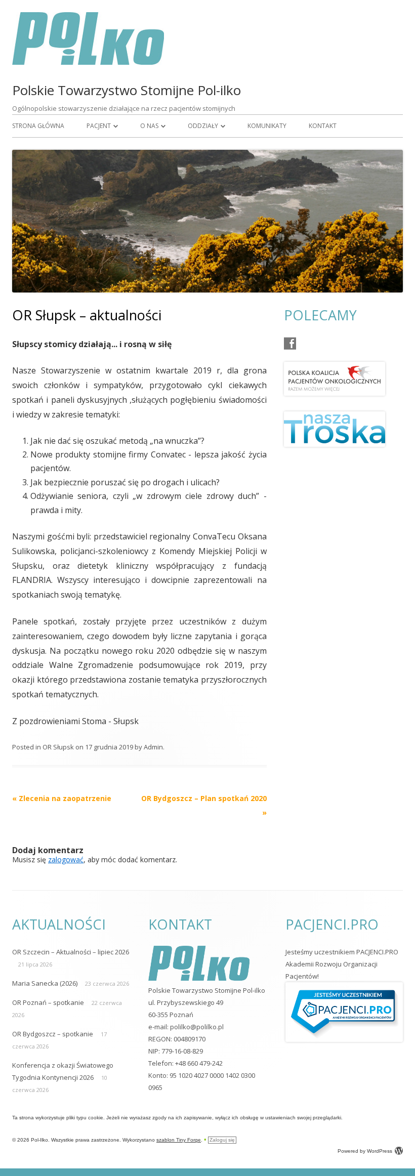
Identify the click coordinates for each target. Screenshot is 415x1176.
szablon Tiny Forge (178, 1140)
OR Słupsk (58, 746)
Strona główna (38, 125)
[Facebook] (290, 344)
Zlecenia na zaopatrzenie (61, 798)
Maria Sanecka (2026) (44, 983)
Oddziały (203, 125)
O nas (149, 125)
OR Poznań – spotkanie (48, 1002)
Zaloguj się (222, 1140)
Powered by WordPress (365, 1151)
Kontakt (323, 125)
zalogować (66, 859)
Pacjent (99, 125)
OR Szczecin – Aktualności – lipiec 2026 (70, 951)
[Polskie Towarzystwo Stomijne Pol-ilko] (88, 62)
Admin (153, 746)
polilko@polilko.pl (197, 1026)
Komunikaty (266, 125)
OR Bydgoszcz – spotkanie (52, 1033)
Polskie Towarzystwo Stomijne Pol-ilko (126, 90)
